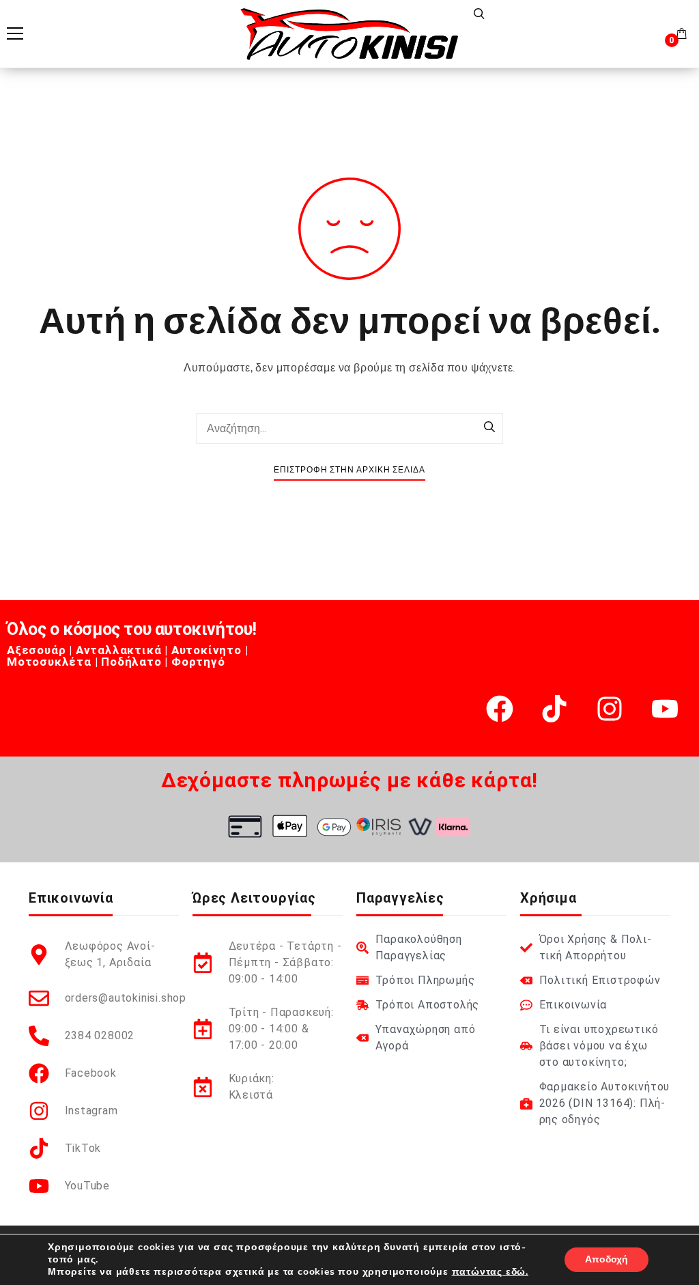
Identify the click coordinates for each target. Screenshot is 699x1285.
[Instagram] (609, 708)
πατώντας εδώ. (490, 1271)
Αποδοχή (606, 1259)
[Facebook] (499, 708)
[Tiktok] (554, 708)
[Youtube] (665, 708)
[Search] (489, 428)
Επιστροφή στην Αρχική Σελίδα (349, 470)
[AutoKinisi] (349, 34)
